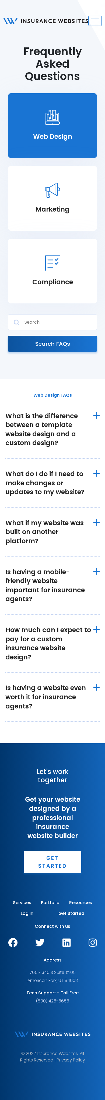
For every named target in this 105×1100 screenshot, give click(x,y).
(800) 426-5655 (52, 1001)
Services (22, 903)
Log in (27, 913)
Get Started (52, 862)
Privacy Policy (71, 1060)
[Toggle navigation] (95, 21)
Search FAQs (52, 344)
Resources (80, 903)
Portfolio (50, 903)
